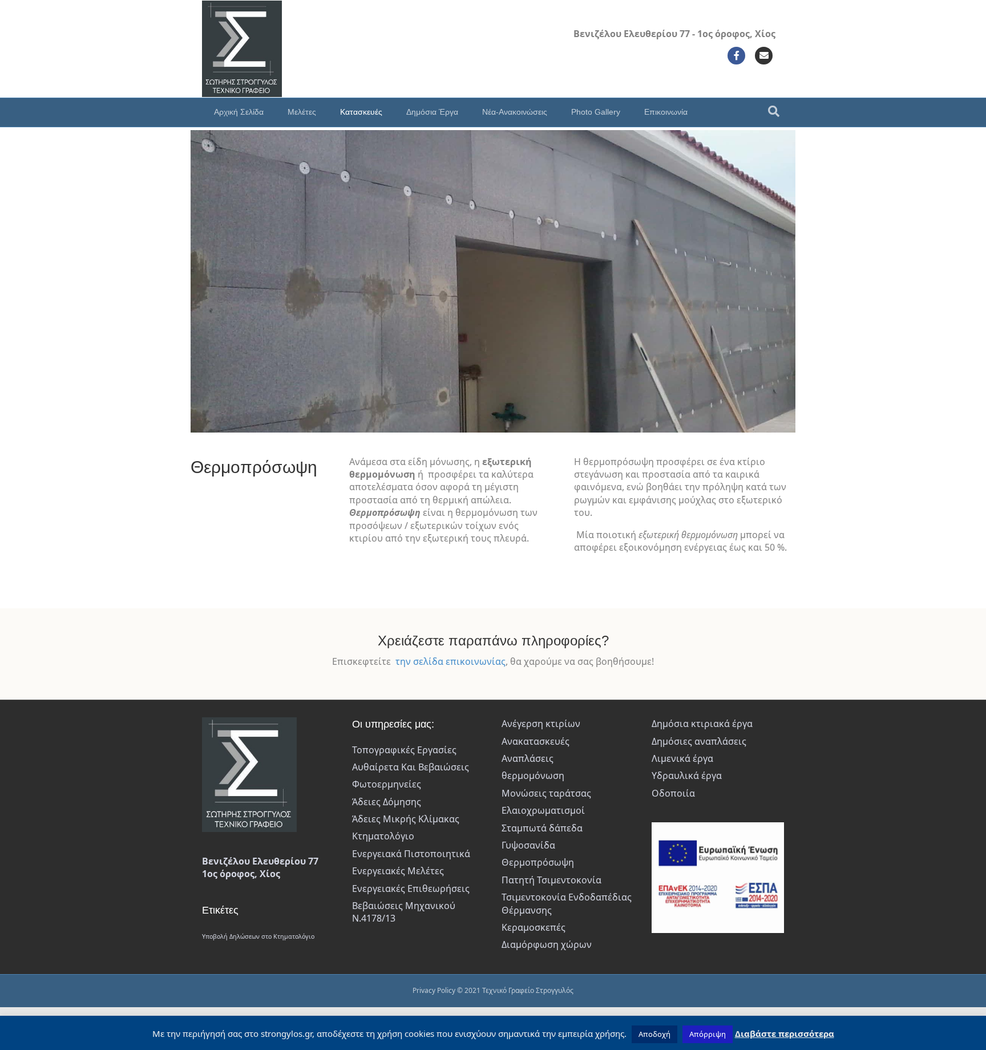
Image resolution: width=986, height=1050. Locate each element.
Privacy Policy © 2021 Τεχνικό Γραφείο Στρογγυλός (493, 990)
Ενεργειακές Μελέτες (398, 871)
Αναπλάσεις (527, 758)
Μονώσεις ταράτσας (546, 793)
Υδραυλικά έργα (687, 775)
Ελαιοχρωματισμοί (543, 810)
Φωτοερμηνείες (386, 784)
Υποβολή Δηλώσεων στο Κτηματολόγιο (258, 936)
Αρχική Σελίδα (239, 111)
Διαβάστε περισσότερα (784, 1033)
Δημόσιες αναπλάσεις (699, 741)
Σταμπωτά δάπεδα (542, 828)
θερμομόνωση (533, 775)
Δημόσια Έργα (432, 111)
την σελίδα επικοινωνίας (450, 661)
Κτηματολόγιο (383, 836)
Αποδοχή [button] (654, 1034)
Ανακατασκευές (535, 741)
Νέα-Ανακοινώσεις (514, 111)
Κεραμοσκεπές (533, 927)
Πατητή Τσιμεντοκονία (551, 880)
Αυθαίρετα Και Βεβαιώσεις (410, 767)
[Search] (773, 111)
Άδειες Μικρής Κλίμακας (405, 819)
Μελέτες (302, 111)
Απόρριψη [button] (707, 1034)
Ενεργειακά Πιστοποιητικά (411, 853)
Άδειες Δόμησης (386, 801)
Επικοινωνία (666, 111)
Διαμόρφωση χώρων (547, 944)
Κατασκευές (361, 111)
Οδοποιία (673, 793)
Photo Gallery (595, 111)
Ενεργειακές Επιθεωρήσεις (411, 888)
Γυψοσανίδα (528, 845)
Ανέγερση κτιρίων (541, 723)
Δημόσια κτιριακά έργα (702, 723)
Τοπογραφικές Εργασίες (404, 750)
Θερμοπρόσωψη (538, 862)
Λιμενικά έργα (682, 758)
